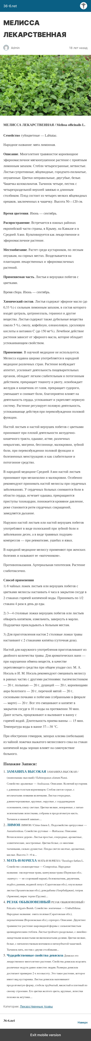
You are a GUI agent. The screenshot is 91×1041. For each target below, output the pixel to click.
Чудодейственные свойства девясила (35, 955)
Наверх (83, 1022)
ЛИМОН (13, 824)
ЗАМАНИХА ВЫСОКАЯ (26, 771)
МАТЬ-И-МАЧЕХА (22, 860)
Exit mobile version (45, 1035)
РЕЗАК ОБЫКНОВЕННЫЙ (28, 901)
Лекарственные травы (36, 1006)
